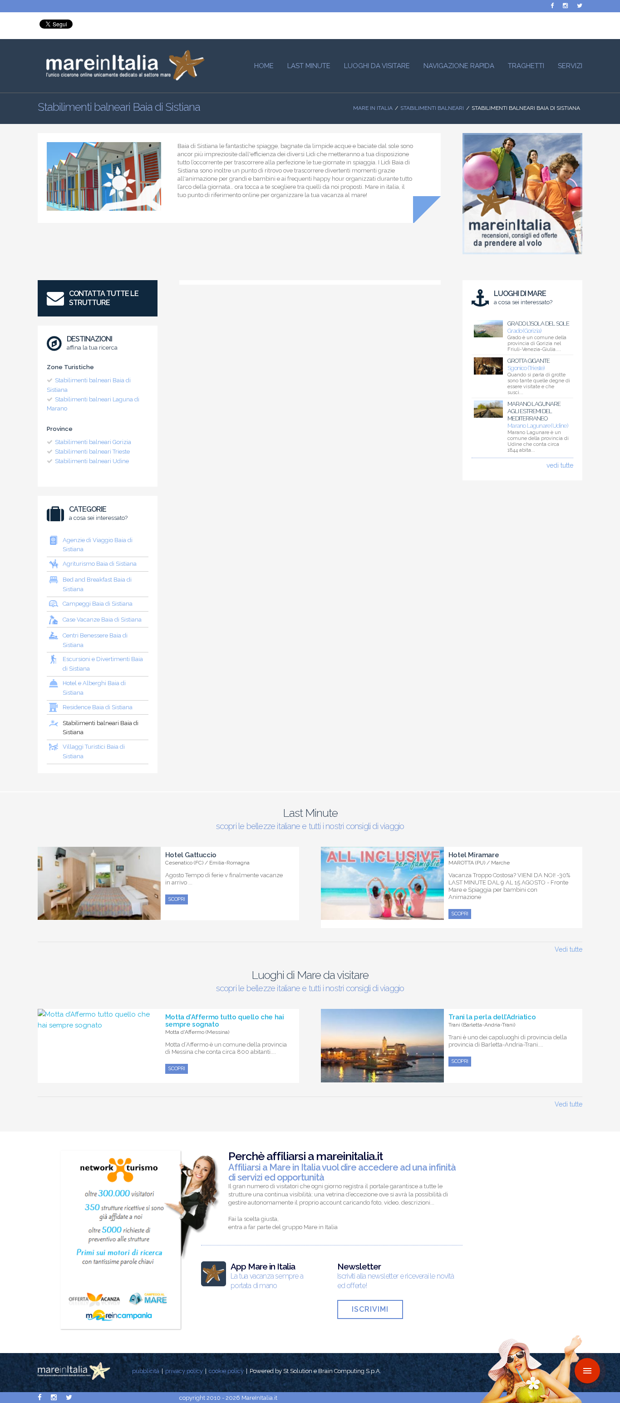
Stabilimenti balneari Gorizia (93, 442)
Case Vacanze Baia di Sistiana (102, 619)
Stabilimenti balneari (432, 108)
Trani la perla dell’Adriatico (492, 1017)
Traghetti (526, 66)
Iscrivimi (370, 1309)
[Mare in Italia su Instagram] (565, 5)
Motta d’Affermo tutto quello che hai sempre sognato (224, 1020)
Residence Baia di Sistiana (98, 707)
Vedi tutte (568, 949)
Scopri (176, 899)
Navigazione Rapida (458, 66)
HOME (264, 66)
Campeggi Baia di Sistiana (98, 603)
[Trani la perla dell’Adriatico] (382, 1077)
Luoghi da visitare (377, 66)
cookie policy (226, 1371)
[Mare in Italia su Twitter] (579, 5)
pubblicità (145, 1371)
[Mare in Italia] (121, 78)
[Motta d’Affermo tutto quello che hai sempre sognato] (99, 1025)
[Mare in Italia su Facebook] (552, 5)
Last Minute (308, 66)
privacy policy (184, 1371)
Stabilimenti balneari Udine (92, 461)
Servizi (570, 66)
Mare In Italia (373, 108)
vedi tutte (559, 465)
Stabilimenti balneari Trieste (92, 451)
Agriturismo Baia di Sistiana (100, 563)
